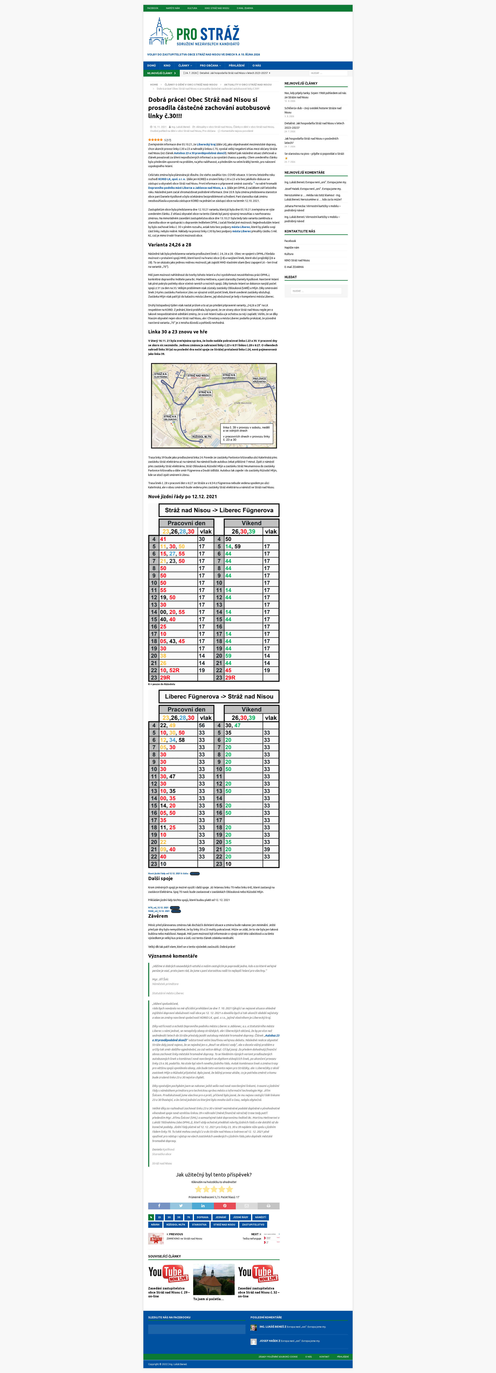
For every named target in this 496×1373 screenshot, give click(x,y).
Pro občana (209, 65)
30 (169, 1217)
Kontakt (324, 1357)
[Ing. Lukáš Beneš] (254, 1328)
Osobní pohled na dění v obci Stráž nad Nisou (175, 130)
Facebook (152, 8)
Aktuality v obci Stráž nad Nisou (214, 126)
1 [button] (254, 183)
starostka (199, 1224)
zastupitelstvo (253, 1224)
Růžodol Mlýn (175, 1224)
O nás (256, 65)
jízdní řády (240, 1217)
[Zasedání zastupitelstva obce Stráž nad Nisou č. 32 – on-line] (259, 1274)
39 (178, 1217)
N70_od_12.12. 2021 (158, 907)
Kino (167, 65)
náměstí (260, 1217)
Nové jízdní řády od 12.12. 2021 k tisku (168, 873)
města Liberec (241, 227)
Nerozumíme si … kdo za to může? (321, 199)
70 (188, 1217)
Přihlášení (237, 65)
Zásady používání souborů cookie (278, 1357)
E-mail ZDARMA (245, 8)
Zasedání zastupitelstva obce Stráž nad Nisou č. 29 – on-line (169, 1292)
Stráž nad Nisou (224, 1224)
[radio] (198, 1190)
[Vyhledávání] (328, 72)
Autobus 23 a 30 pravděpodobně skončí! (200, 153)
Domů (151, 65)
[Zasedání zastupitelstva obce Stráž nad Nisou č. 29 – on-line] (169, 1274)
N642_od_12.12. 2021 (159, 911)
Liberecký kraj (206, 144)
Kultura (192, 8)
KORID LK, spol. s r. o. (172, 179)
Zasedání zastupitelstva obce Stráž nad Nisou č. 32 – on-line (258, 1292)
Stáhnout (195, 873)
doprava (202, 1217)
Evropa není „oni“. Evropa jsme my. (326, 182)
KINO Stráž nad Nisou (217, 8)
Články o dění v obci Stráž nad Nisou (191, 84)
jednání (220, 1217)
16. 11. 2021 (159, 126)
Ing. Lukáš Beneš (181, 126)
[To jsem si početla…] (214, 1279)
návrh (155, 1224)
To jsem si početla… (208, 1299)
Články (183, 65)
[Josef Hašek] (254, 1343)
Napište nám (173, 8)
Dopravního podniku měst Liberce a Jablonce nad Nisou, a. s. (187, 187)
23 (159, 1217)
